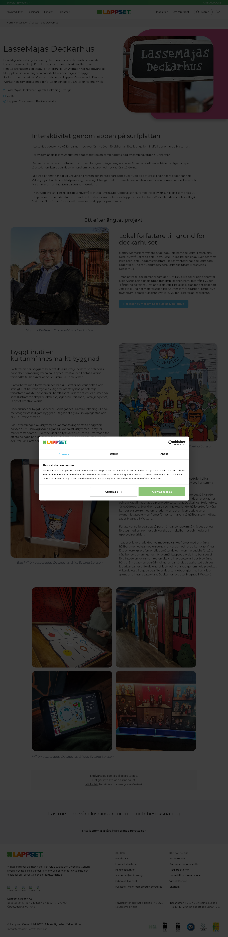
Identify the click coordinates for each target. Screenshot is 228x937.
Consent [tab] (64, 454)
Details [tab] (114, 453)
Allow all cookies (162, 491)
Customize (111, 491)
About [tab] (164, 453)
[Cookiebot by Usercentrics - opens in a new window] (170, 442)
